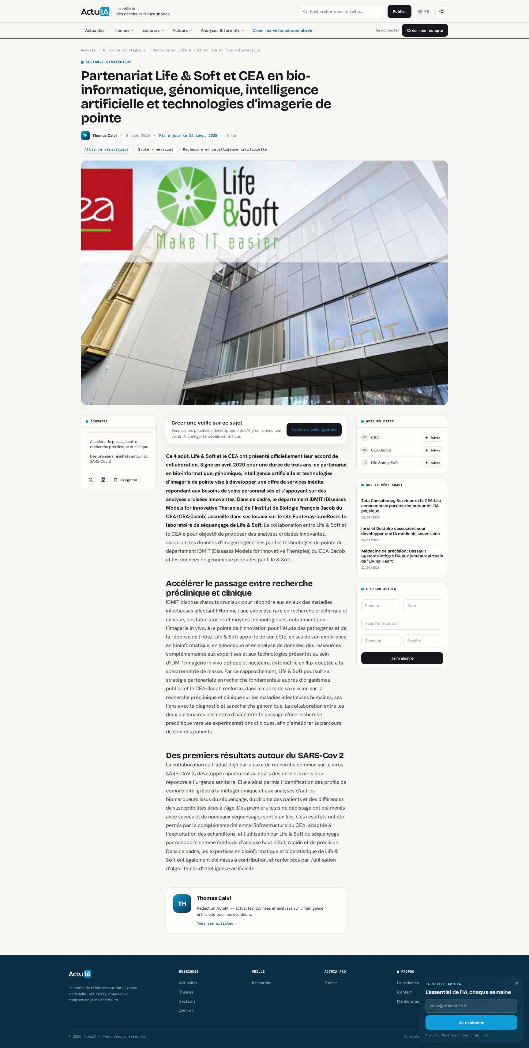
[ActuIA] (95, 12)
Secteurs (151, 30)
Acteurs (180, 30)
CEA (371, 437)
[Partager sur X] (91, 480)
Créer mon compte (425, 30)
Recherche (261, 983)
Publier (399, 11)
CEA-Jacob (377, 450)
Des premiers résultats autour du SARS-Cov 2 (119, 459)
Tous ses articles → (217, 923)
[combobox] (345, 11)
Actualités (95, 30)
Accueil (88, 50)
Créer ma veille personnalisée (282, 30)
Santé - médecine (156, 149)
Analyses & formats (220, 30)
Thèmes (121, 30)
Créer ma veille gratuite (314, 429)
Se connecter (387, 30)
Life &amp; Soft (381, 462)
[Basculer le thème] (441, 11)
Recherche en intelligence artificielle (225, 149)
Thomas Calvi (214, 898)
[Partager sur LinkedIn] (103, 480)
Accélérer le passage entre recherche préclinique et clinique (119, 444)
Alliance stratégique (124, 50)
